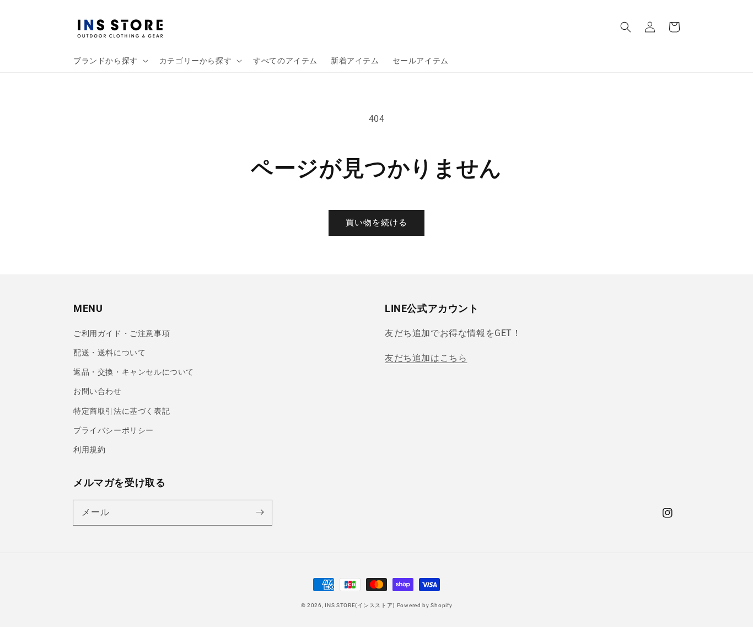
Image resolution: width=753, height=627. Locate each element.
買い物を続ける (376, 223)
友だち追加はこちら (426, 358)
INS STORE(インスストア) (360, 605)
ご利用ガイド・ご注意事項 (121, 333)
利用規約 (89, 449)
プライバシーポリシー (113, 430)
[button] (626, 27)
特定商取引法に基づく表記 (121, 411)
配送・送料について (109, 352)
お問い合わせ (97, 391)
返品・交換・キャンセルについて (133, 371)
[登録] (260, 512)
